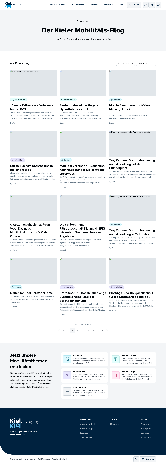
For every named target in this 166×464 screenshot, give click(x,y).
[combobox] (125, 63)
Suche (136, 5)
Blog (121, 5)
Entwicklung (109, 5)
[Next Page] (102, 330)
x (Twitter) (146, 437)
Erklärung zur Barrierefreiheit (52, 459)
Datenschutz (16, 459)
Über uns (114, 424)
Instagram (146, 429)
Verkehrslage (79, 5)
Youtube (145, 433)
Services (94, 5)
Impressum (30, 459)
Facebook (146, 424)
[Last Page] (107, 330)
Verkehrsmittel (57, 5)
